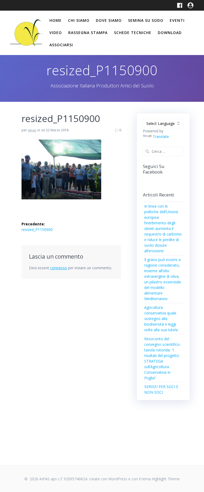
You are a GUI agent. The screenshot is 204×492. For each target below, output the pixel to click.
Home (55, 20)
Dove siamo (109, 20)
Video (55, 32)
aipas (32, 130)
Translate (161, 136)
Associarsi (61, 44)
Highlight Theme (166, 478)
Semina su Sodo (145, 20)
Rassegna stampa (88, 32)
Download (170, 32)
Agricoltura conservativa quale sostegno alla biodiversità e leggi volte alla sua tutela (161, 318)
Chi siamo (79, 20)
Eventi (177, 20)
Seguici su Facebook (153, 169)
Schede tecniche (132, 32)
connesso (58, 267)
